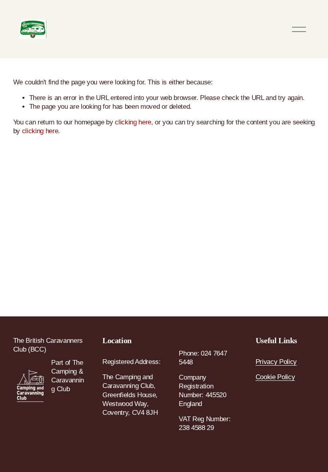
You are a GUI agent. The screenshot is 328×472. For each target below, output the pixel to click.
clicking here (133, 122)
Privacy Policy (276, 362)
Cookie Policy (275, 377)
